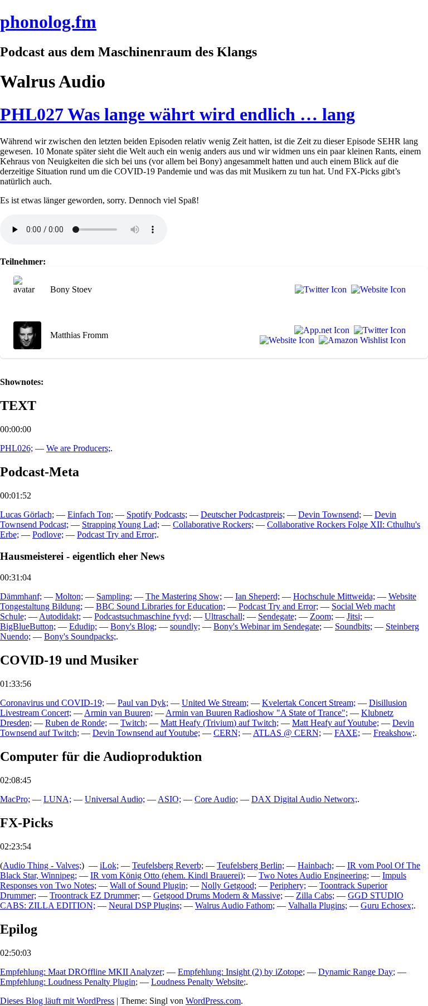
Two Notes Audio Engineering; (314, 875)
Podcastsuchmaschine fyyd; (142, 616)
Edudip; (83, 626)
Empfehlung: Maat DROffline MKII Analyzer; (82, 971)
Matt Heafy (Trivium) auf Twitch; (219, 722)
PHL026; (16, 448)
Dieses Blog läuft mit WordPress (57, 1000)
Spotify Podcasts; (157, 514)
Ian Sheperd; (257, 596)
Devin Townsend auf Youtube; (146, 733)
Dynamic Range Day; (356, 971)
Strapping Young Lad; (120, 524)
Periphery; (288, 885)
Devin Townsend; (329, 514)
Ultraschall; (225, 616)
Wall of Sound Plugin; (149, 885)
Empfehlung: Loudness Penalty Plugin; (69, 982)
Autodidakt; (60, 616)
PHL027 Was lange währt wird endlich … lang (177, 114)
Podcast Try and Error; (117, 534)
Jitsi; (354, 616)
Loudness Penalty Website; (198, 982)
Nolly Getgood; (228, 885)
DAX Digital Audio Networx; (304, 799)
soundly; (185, 626)
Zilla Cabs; (315, 895)
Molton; (69, 596)
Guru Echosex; (387, 905)
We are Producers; (78, 448)
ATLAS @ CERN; (287, 733)
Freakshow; (394, 733)
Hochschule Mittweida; (334, 596)
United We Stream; (215, 702)
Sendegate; (277, 616)
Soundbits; (353, 626)
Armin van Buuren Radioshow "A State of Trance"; (257, 712)
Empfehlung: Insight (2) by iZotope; (241, 971)
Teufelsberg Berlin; (250, 865)
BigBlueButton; (28, 626)
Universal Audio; (115, 799)
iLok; (109, 865)
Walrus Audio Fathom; (235, 905)
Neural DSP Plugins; (145, 905)
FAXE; (347, 733)
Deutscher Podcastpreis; (243, 514)
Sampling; (114, 596)
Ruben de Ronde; (76, 722)
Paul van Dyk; (143, 702)
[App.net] (319, 330)
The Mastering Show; (183, 596)
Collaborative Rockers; (213, 524)
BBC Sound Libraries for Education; (160, 606)
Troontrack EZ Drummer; (95, 895)
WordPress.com (213, 1000)
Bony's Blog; (133, 626)
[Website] (376, 290)
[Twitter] (318, 290)
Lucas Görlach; (27, 514)
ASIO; (169, 799)
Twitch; (133, 722)
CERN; (226, 733)
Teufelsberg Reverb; (167, 865)
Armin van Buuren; (118, 712)
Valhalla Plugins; (317, 905)
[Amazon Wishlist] (360, 340)
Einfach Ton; (90, 514)
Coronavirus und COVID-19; (52, 702)
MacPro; (15, 799)
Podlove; (48, 534)
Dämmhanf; (21, 596)
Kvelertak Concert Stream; (309, 702)
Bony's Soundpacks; (80, 636)
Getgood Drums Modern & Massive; (218, 895)
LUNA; (57, 799)
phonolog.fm (48, 22)
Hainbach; (316, 865)
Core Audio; (216, 799)
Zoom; (321, 616)
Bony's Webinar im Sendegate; (267, 626)
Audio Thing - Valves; (42, 865)
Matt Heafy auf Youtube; (335, 722)
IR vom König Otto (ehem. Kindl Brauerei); (167, 875)
